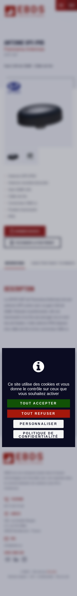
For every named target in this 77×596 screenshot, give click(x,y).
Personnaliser (38, 424)
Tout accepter (38, 403)
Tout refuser (38, 413)
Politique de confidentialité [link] (39, 435)
